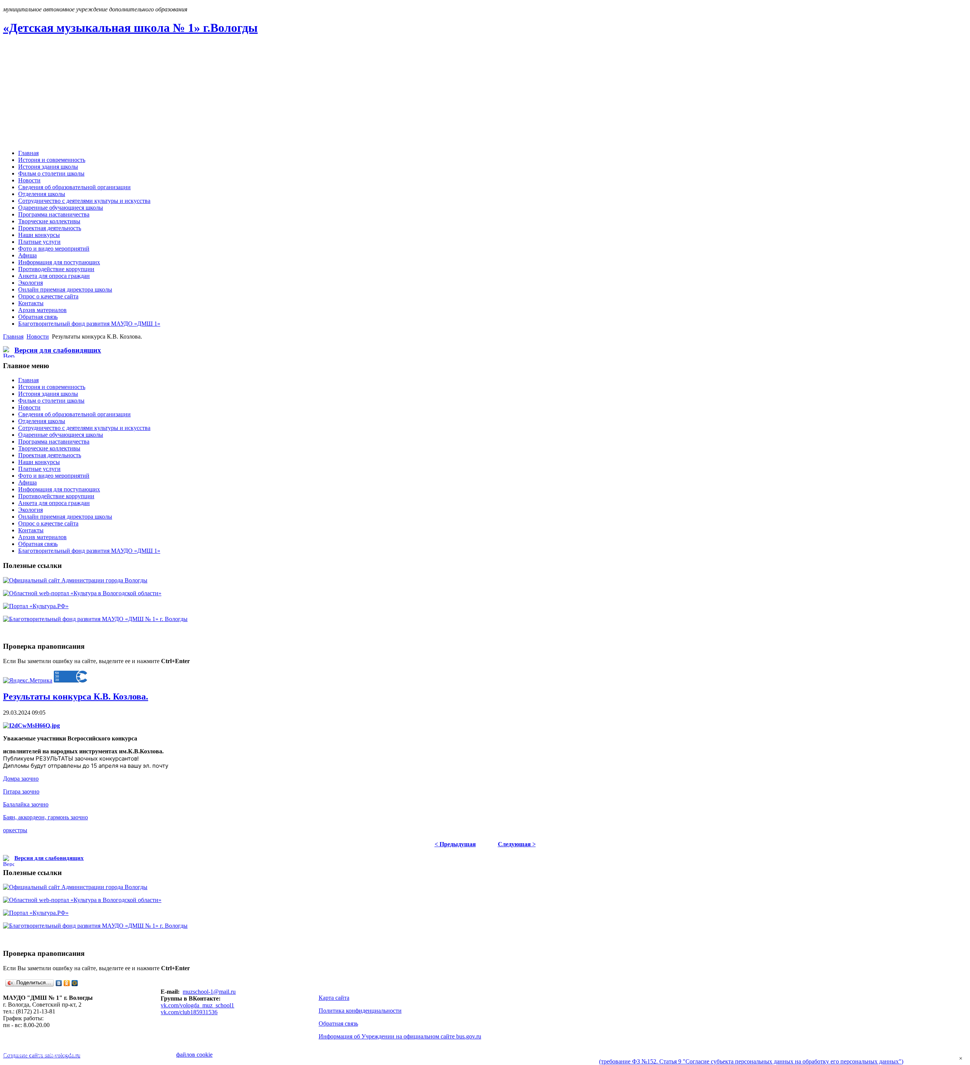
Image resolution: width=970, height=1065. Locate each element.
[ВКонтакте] (59, 983)
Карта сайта (334, 997)
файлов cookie (194, 1054)
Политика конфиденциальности (360, 1010)
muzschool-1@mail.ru (209, 991)
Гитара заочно (21, 791)
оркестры (15, 830)
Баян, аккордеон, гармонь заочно (45, 817)
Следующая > (517, 844)
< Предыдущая (455, 844)
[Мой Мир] (75, 983)
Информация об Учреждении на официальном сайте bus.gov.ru (400, 1036)
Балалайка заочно (25, 804)
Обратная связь (338, 1023)
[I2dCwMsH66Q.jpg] (31, 725)
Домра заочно (21, 778)
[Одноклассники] (67, 983)
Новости (38, 336)
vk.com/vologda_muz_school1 (197, 1005)
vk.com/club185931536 (189, 1012)
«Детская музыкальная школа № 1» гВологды (130, 28)
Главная (13, 336)
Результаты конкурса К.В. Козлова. (75, 696)
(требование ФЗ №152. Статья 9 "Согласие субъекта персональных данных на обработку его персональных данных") (751, 1061)
